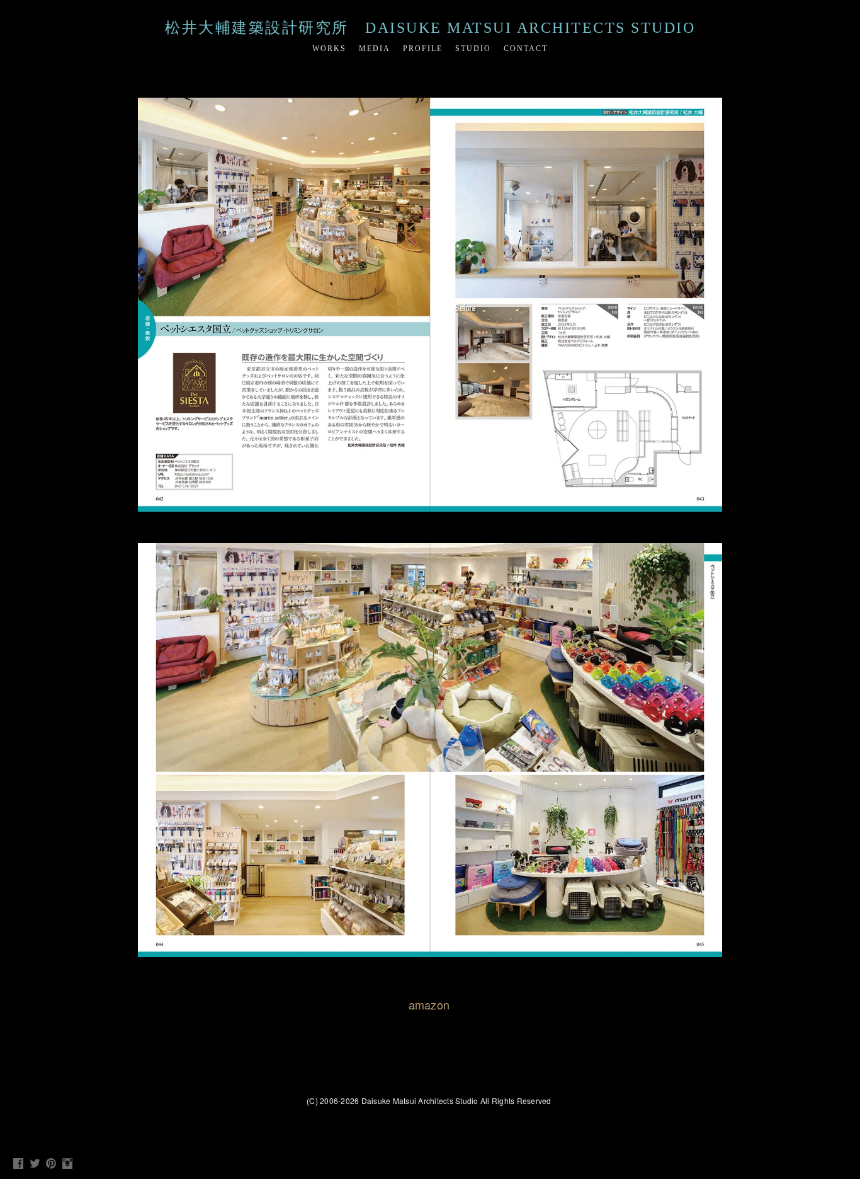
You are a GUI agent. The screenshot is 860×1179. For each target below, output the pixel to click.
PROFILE (423, 48)
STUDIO (473, 48)
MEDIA (374, 48)
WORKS (329, 48)
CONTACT (526, 48)
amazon (429, 1004)
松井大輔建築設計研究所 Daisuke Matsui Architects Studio (430, 28)
